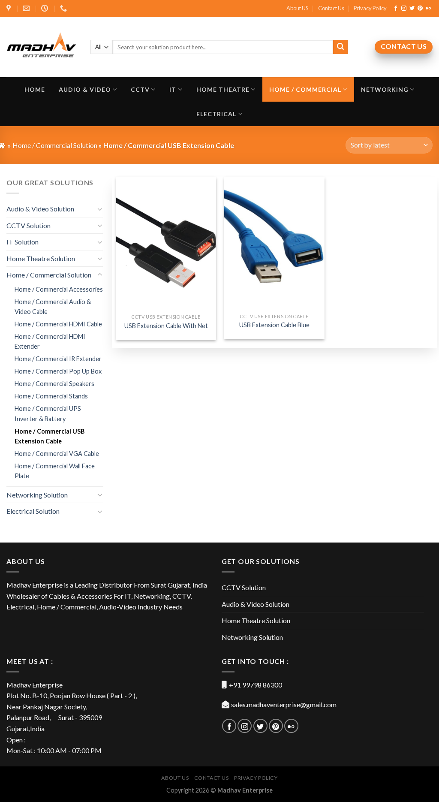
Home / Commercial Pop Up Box (58, 371)
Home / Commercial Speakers (54, 383)
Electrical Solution (33, 511)
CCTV (140, 89)
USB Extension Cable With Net (166, 325)
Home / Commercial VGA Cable (57, 453)
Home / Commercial (305, 89)
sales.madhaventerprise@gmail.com (284, 704)
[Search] (340, 47)
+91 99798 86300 (255, 685)
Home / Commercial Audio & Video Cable (53, 306)
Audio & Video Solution (40, 209)
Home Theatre (223, 89)
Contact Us (331, 8)
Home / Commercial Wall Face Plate (55, 470)
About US (297, 8)
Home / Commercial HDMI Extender (50, 341)
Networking (385, 89)
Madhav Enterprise (245, 790)
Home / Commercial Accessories (59, 289)
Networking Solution (37, 495)
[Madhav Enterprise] (42, 46)
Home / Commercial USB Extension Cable (49, 436)
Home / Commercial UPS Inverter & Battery (48, 413)
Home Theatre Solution (40, 258)
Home (34, 89)
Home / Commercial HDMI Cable (58, 324)
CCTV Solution (28, 225)
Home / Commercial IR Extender (58, 358)
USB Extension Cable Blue (274, 325)
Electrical (216, 114)
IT (172, 89)
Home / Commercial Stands (51, 396)
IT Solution (22, 242)
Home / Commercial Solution (48, 275)
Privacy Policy (370, 8)
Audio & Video (85, 89)
